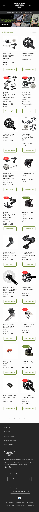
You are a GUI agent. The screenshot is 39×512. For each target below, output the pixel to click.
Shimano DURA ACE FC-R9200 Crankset (9, 135)
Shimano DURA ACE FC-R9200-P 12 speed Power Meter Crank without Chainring (10, 290)
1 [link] (9, 418)
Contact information (20, 508)
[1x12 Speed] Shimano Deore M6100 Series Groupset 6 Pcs (27, 95)
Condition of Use (9, 436)
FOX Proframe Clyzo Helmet (28, 362)
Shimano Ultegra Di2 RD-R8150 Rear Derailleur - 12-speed (28, 254)
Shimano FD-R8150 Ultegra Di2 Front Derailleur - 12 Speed (9, 254)
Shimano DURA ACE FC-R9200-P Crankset (28, 396)
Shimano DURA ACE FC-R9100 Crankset (28, 288)
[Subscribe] (29, 479)
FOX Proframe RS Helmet (27, 213)
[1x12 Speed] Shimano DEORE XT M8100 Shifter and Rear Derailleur (9, 215)
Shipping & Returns (10, 440)
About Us (7, 427)
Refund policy (30, 502)
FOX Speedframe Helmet (8, 362)
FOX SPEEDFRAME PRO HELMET (28, 325)
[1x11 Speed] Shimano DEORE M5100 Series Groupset (8, 56)
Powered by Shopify (20, 502)
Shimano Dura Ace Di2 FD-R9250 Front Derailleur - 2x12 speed (9, 327)
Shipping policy (30, 505)
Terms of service (20, 505)
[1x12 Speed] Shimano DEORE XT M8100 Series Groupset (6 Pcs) (9, 95)
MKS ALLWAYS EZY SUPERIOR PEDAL (9, 396)
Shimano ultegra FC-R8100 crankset (28, 54)
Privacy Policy (8, 444)
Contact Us (7, 432)
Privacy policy (10, 505)
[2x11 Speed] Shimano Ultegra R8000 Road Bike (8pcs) (27, 137)
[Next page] (30, 418)
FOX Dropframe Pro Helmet (28, 174)
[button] (4, 5)
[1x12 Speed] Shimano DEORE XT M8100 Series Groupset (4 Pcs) (9, 176)
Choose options (10, 69)
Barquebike (12, 502)
